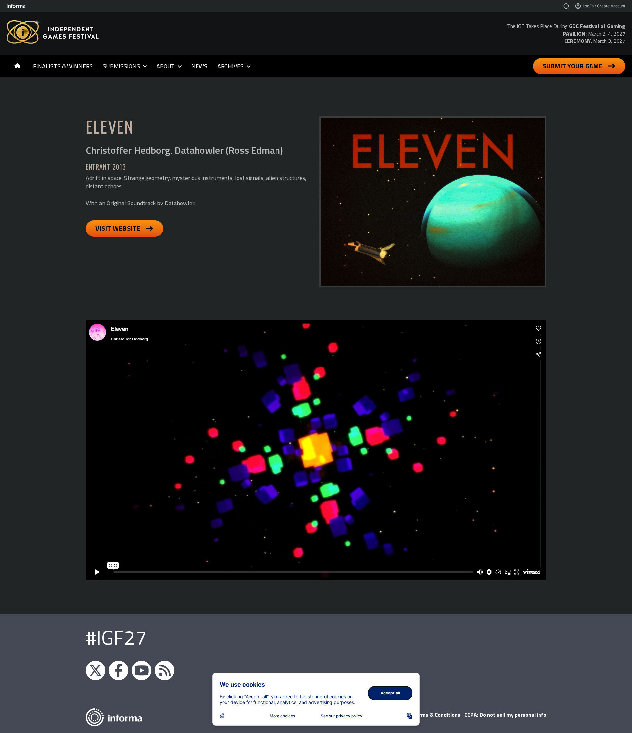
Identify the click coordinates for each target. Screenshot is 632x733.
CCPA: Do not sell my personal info (505, 715)
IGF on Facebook (118, 670)
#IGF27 (116, 637)
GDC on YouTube (141, 670)
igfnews (95, 670)
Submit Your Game (573, 66)
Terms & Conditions (436, 715)
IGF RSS (164, 670)
